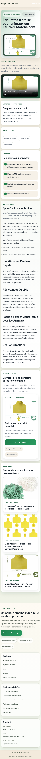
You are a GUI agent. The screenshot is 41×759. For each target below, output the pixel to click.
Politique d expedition (10, 704)
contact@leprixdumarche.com (13, 737)
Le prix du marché (9, 3)
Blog (4, 669)
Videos (5, 673)
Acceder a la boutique (11, 633)
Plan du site (7, 712)
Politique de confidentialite (12, 696)
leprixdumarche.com (10, 744)
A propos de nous (9, 665)
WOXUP (29, 756)
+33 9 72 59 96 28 (9, 730)
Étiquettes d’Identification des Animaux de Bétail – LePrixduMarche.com (18, 546)
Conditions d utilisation (11, 708)
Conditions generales (10, 691)
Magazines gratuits (9, 677)
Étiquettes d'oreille (12, 14)
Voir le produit (20, 442)
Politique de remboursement (13, 700)
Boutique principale (9, 661)
